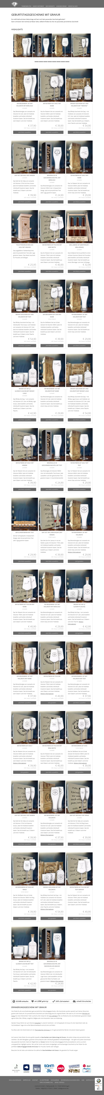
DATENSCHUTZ (90, 1080)
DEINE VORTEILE (59, 1082)
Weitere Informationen (74, 552)
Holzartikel (37, 1023)
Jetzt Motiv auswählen (24, 132)
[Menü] (101, 1079)
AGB (83, 1080)
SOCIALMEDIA (55, 1080)
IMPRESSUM (26, 1080)
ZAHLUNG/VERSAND (15, 1080)
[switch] (98, 1089)
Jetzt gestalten (79, 561)
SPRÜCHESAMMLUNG (46, 1082)
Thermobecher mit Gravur (42, 1030)
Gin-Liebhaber (53, 1016)
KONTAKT (35, 1080)
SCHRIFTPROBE (44, 1080)
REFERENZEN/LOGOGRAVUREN (70, 1080)
